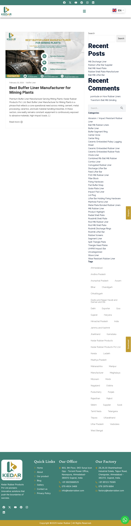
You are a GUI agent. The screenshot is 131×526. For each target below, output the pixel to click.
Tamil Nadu (96, 411)
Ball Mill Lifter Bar (96, 75)
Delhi (93, 308)
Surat (119, 405)
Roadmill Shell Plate (97, 218)
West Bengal (97, 430)
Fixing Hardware (95, 182)
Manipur (112, 366)
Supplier (107, 405)
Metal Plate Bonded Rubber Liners (104, 205)
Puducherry (96, 392)
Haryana (108, 315)
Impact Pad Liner (96, 192)
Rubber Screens (95, 235)
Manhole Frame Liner (98, 202)
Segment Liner (95, 238)
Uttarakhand (109, 418)
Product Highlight (96, 212)
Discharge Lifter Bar (97, 168)
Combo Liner (94, 162)
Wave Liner (93, 255)
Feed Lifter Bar (95, 172)
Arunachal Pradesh (99, 281)
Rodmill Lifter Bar (96, 232)
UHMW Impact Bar (97, 248)
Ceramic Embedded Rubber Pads (104, 151)
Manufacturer (97, 373)
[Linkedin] (93, 2)
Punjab (111, 392)
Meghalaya (115, 373)
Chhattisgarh (97, 293)
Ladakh (106, 353)
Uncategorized (95, 252)
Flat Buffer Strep (95, 185)
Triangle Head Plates (98, 245)
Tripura (94, 418)
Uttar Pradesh (97, 424)
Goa (118, 308)
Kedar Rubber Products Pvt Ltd (105, 347)
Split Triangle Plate (97, 242)
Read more (14, 122)
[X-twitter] (70, 2)
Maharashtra (96, 366)
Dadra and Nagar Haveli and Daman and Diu (104, 301)
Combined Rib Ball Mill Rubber (102, 158)
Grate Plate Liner (96, 188)
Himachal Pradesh (99, 321)
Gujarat (94, 315)
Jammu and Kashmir (100, 328)
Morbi (108, 379)
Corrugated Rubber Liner (99, 165)
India (116, 321)
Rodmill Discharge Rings (99, 228)
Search (91, 33)
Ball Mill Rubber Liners (98, 125)
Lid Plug (92, 195)
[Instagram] (87, 2)
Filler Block (93, 178)
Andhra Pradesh (98, 274)
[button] (84, 11)
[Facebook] (64, 2)
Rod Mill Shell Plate (97, 225)
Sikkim (94, 405)
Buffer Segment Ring (98, 131)
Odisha (109, 385)
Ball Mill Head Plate (97, 68)
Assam (118, 281)
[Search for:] (107, 108)
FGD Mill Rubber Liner (98, 175)
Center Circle (94, 135)
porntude (94, 96)
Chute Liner (93, 155)
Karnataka (111, 334)
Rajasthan (95, 398)
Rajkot (109, 398)
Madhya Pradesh (99, 360)
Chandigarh (107, 287)
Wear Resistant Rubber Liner (101, 258)
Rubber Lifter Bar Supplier (100, 65)
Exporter (106, 308)
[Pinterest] (81, 2)
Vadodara (114, 424)
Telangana (113, 411)
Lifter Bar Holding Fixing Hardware (104, 198)
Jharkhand (95, 334)
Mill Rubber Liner (96, 208)
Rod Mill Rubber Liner (98, 222)
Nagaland (95, 385)
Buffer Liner (31, 83)
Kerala (94, 353)
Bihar (93, 287)
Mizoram (95, 379)
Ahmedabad (96, 268)
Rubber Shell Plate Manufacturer (103, 71)
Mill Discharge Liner (97, 61)
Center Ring (93, 138)
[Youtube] (75, 2)
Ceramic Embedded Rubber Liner (104, 148)
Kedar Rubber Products (102, 340)
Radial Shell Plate (96, 215)
